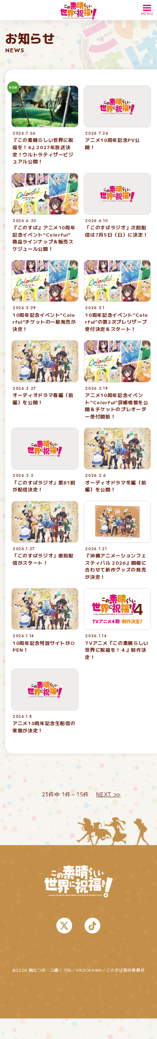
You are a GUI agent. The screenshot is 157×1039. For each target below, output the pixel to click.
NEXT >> (108, 794)
